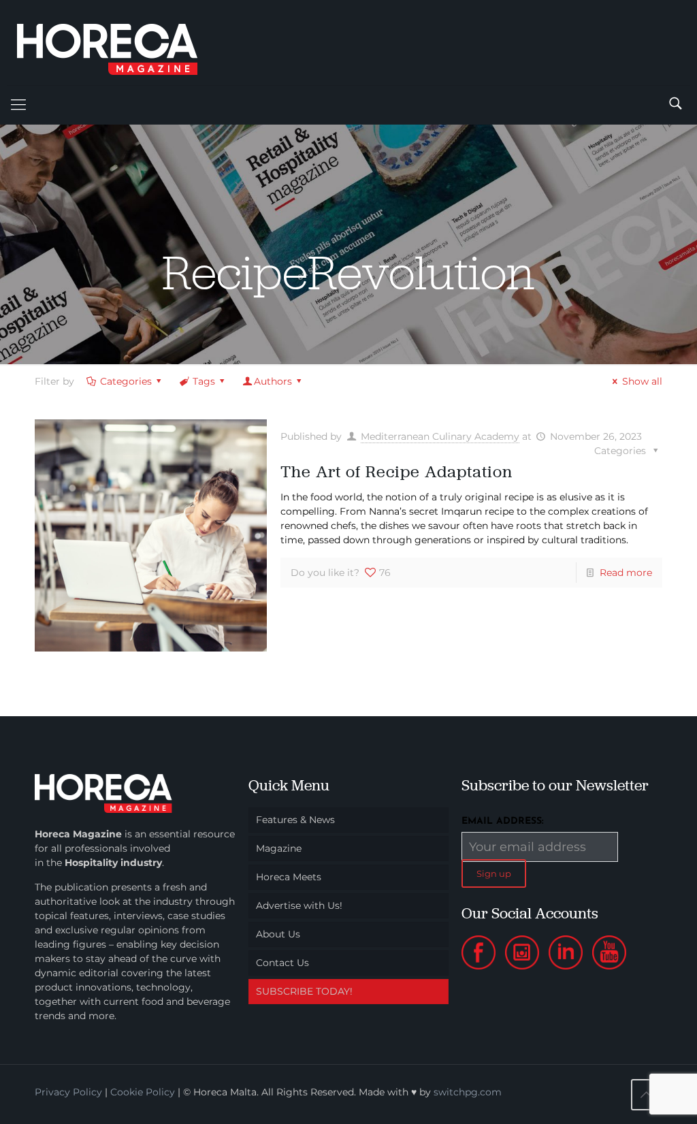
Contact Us (282, 963)
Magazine (279, 848)
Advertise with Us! (299, 905)
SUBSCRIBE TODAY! (304, 991)
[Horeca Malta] (119, 42)
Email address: (502, 821)
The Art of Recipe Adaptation (396, 471)
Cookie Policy (142, 1092)
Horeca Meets (288, 877)
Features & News (295, 820)
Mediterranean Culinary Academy (440, 436)
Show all (642, 381)
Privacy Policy (68, 1092)
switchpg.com (468, 1092)
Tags (204, 381)
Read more (626, 572)
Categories (126, 381)
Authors (273, 381)
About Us (278, 934)
